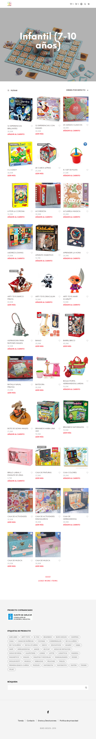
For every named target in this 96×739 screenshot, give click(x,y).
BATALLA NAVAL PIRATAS (14, 386)
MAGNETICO (14, 657)
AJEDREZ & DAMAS (15, 253)
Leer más (39, 134)
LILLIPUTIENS (30, 653)
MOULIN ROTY (14, 661)
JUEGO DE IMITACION (62, 649)
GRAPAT (68, 645)
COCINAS (41, 641)
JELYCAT (47, 649)
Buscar (86, 687)
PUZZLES (36, 665)
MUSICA (27, 661)
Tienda (21, 720)
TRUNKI (83, 665)
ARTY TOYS (26, 637)
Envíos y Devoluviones (47, 720)
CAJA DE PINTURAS (43, 473)
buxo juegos (61, 637)
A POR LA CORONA (16, 211)
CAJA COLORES (70, 473)
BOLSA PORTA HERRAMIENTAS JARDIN (73, 382)
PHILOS (62, 661)
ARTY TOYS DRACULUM (45, 297)
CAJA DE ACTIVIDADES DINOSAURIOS (45, 518)
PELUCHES (51, 661)
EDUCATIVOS (56, 645)
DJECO (44, 645)
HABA (78, 645)
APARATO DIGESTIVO (44, 255)
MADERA (74, 653)
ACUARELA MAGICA (71, 211)
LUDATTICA (62, 653)
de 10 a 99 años (31, 645)
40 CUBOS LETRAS (43, 168)
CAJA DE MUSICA (15, 561)
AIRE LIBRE (13, 637)
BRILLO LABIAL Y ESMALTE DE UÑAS (15, 474)
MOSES (74, 657)
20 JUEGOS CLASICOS (72, 125)
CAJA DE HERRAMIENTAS (70, 518)
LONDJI (42, 653)
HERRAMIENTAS (24, 649)
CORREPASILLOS (55, 641)
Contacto (31, 720)
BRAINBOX (48, 637)
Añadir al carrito (16, 134)
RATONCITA (48, 665)
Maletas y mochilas (42, 657)
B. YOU (36, 637)
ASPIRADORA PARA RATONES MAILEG (16, 342)
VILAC (11, 669)
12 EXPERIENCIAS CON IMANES (45, 127)
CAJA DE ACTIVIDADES (17, 517)
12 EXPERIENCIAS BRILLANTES (15, 127)
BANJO (38, 341)
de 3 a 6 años (71, 641)
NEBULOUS (39, 661)
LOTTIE (51, 653)
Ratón (73, 665)
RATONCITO (62, 665)
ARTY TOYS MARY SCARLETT (70, 298)
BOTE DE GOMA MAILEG (18, 429)
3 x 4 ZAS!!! (12, 170)
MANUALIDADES (61, 657)
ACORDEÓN (40, 211)
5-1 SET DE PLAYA (70, 170)
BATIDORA (39, 385)
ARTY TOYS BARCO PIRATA (16, 298)
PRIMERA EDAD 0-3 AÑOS (19, 665)
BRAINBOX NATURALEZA (73, 427)
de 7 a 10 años (15, 645)
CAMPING (74, 637)
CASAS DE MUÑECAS (26, 641)
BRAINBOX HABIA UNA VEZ (45, 430)
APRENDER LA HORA (72, 253)
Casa (11, 641)
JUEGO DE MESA (15, 653)
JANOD (36, 649)
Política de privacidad (69, 720)
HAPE (11, 649)
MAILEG (26, 657)
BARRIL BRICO (69, 341)
